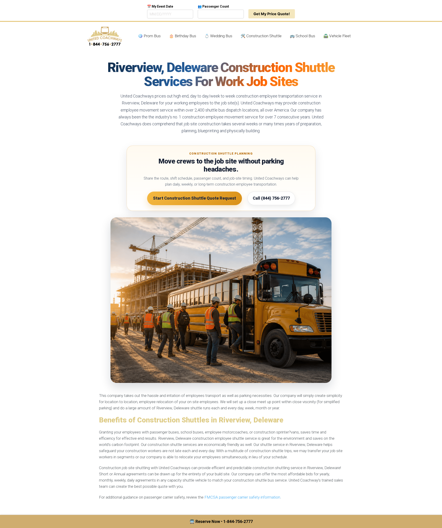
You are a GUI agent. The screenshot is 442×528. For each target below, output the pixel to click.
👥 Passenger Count (213, 6)
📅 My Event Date (160, 6)
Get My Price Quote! (271, 13)
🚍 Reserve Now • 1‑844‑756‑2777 (221, 521)
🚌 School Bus (302, 36)
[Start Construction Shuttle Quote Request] (221, 300)
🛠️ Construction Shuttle (261, 36)
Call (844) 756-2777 (271, 198)
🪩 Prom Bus (149, 36)
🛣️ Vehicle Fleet (337, 36)
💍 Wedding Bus (218, 36)
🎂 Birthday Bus (182, 36)
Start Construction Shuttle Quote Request (194, 198)
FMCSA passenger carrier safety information (242, 497)
